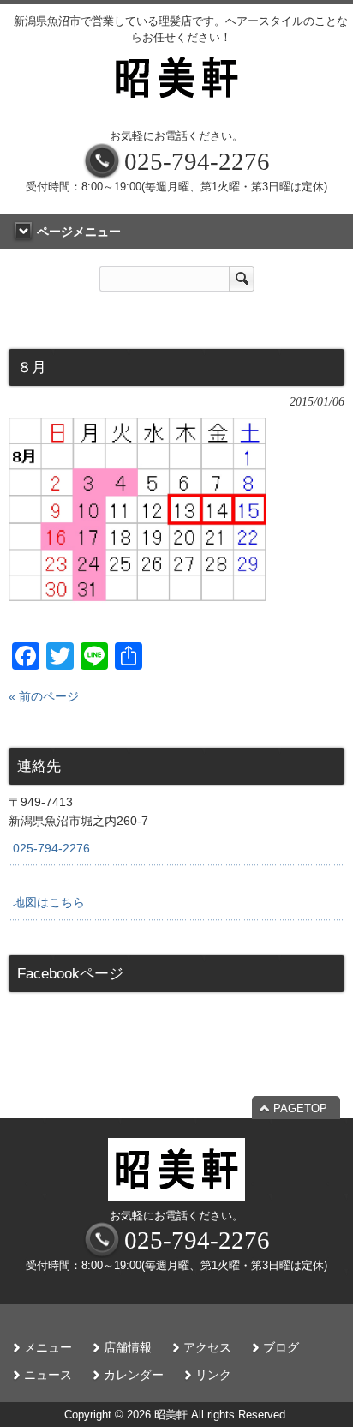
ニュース (48, 1375)
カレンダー (134, 1375)
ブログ (281, 1347)
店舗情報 (128, 1347)
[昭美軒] (176, 102)
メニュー (48, 1347)
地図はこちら (49, 902)
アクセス (207, 1347)
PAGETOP (300, 1108)
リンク (213, 1375)
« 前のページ (44, 696)
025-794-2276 (51, 848)
